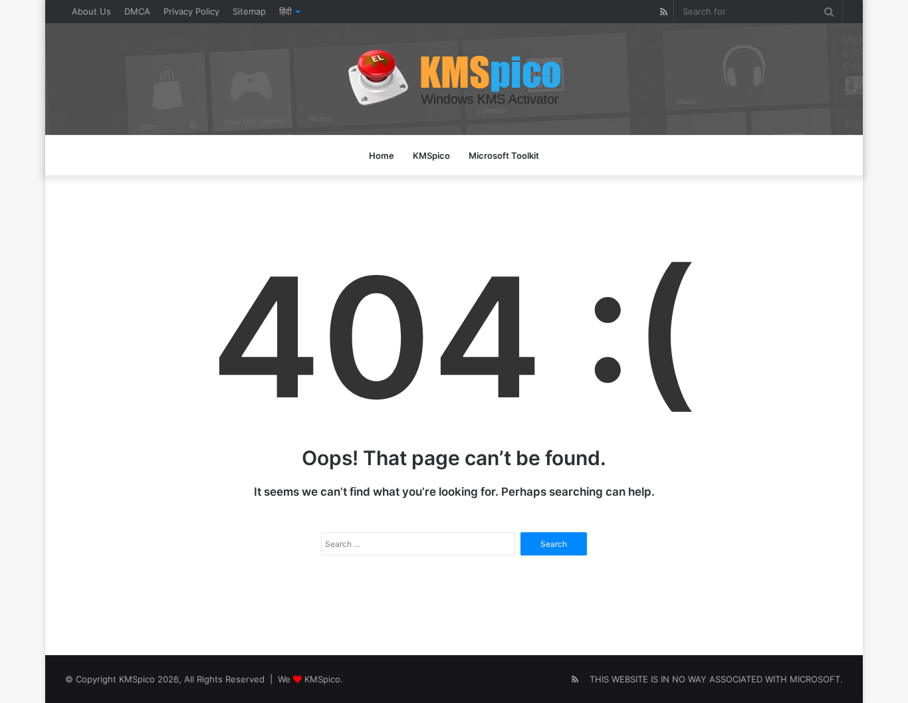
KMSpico (431, 155)
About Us (91, 11)
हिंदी (285, 11)
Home (381, 155)
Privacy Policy (191, 11)
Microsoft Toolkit (504, 155)
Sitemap (249, 11)
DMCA (137, 11)
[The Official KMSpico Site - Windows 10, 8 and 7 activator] (454, 79)
